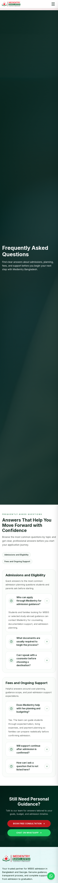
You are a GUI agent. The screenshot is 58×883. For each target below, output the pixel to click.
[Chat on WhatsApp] (51, 876)
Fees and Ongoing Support (17, 561)
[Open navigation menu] (53, 4)
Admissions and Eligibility (16, 555)
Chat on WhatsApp (27, 832)
